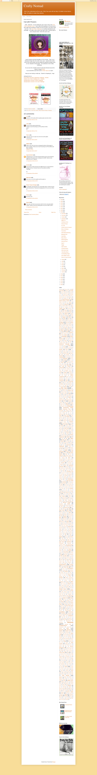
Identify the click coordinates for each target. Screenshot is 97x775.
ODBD (70, 529)
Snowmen (63, 613)
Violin (68, 679)
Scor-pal (70, 592)
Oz (64, 535)
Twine (72, 670)
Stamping (50, 110)
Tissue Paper (61, 662)
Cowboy (65, 372)
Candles (65, 340)
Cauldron (64, 348)
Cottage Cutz (61, 371)
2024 (62, 203)
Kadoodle (70, 474)
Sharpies (69, 599)
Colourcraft (61, 367)
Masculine (61, 503)
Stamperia (61, 622)
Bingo (72, 319)
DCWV (70, 385)
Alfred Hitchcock (66, 295)
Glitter (40, 110)
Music (68, 521)
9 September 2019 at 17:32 (31, 119)
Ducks (70, 401)
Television (70, 651)
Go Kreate (68, 441)
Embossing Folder (68, 407)
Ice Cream (70, 464)
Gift (67, 434)
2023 (62, 204)
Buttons (71, 336)
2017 (62, 275)
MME (61, 515)
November (64, 215)
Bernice (69, 319)
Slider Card (71, 608)
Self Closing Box (63, 596)
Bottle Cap (71, 328)
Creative (66, 377)
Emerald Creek (68, 410)
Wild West (61, 689)
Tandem (66, 642)
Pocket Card (69, 560)
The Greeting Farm (67, 656)
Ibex (65, 464)
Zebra (64, 698)
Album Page (67, 293)
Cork (61, 368)
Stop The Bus (64, 246)
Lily (71, 492)
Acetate (71, 290)
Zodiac (72, 698)
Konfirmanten (70, 479)
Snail (61, 609)
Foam (71, 423)
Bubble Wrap (61, 335)
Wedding (69, 685)
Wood (66, 694)
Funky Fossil (66, 428)
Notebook (64, 526)
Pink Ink (70, 555)
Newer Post (26, 212)
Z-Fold (60, 698)
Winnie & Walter (69, 691)
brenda (27, 164)
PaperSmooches (70, 544)
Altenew (60, 298)
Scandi (70, 591)
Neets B (28, 202)
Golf (61, 442)
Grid (64, 443)
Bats (68, 315)
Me (66, 506)
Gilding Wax (70, 435)
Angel (70, 303)
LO (72, 493)
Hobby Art (61, 455)
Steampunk (61, 629)
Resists (66, 578)
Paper (62, 538)
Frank (62, 425)
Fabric (66, 414)
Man (64, 501)
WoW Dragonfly (64, 239)
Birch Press (62, 321)
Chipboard (61, 357)
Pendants (64, 550)
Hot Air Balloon (67, 459)
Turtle (62, 670)
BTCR (70, 333)
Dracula (64, 397)
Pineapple (71, 554)
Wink (72, 690)
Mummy (71, 520)
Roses (60, 587)
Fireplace (65, 419)
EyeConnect (61, 414)
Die (72, 386)
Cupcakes (61, 380)
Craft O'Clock (64, 375)
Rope (71, 586)
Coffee (67, 365)
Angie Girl (67, 304)
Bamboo (71, 313)
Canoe (62, 341)
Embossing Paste (67, 409)
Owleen (70, 534)
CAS (69, 345)
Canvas (66, 341)
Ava (69, 309)
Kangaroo (60, 475)
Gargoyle (65, 430)
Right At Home (63, 582)
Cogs (72, 365)
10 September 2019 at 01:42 (32, 160)
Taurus (60, 646)
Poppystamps (62, 564)
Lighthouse (68, 492)
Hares (67, 447)
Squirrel (70, 618)
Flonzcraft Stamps (62, 421)
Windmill (65, 689)
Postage (71, 564)
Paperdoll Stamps (62, 544)
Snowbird (70, 609)
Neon (60, 524)
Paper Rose (69, 540)
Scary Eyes (63, 230)
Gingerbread (61, 437)
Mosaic (70, 517)
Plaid (72, 558)
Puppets (62, 572)
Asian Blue (63, 236)
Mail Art (69, 498)
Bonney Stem (69, 326)
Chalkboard (65, 352)
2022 (62, 206)
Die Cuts (33, 110)
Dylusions (61, 402)
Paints (60, 536)
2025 (62, 201)
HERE (43, 69)
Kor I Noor (63, 480)
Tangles (66, 643)
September (64, 218)
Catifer (60, 348)
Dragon (69, 397)
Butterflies (64, 336)
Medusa (70, 506)
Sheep (62, 601)
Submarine (65, 634)
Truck (69, 669)
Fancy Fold (66, 415)
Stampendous (68, 620)
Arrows (72, 304)
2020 (62, 210)
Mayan (72, 505)
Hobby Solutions (69, 455)
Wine (60, 690)
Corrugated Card (67, 370)
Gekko (72, 432)
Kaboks (65, 474)
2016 (62, 277)
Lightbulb (62, 492)
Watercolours (66, 683)
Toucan (65, 665)
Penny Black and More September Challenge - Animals (36, 77)
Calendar (61, 338)
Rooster (67, 586)
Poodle (65, 563)
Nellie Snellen (69, 522)
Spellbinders (70, 615)
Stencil (68, 629)
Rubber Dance (63, 589)
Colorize (69, 366)
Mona (60, 516)
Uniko (72, 674)
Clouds (67, 362)
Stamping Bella (68, 624)
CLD (63, 361)
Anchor (65, 303)
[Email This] (38, 108)
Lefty (63, 489)
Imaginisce (65, 465)
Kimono (70, 476)
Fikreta (27, 194)
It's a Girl (63, 225)
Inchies (67, 466)
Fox (68, 424)
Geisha (67, 432)
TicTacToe (68, 658)
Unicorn (62, 674)
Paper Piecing (63, 540)
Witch (62, 693)
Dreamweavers (62, 399)
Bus (59, 336)
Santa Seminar (64, 591)
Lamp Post (61, 485)
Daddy (66, 381)
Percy (62, 553)
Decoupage (61, 386)
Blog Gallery (29, 16)
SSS (60, 619)
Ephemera (65, 411)
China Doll (70, 355)
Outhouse (60, 534)
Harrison (71, 447)
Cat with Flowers (64, 248)
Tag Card (61, 642)
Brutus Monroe (64, 333)
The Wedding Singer (65, 253)
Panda (66, 536)
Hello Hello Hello (64, 250)
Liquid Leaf (65, 493)
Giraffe (68, 437)
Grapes (60, 443)
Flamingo (70, 420)
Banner (62, 314)
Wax (67, 684)
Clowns (65, 363)
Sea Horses (67, 595)
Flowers (37, 110)
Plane (62, 559)
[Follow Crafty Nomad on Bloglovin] (64, 194)
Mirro (66, 512)
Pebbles (60, 550)
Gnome (62, 441)
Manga (68, 501)
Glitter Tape (71, 439)
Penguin (69, 550)
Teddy (60, 651)
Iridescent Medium (62, 469)
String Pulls (67, 633)
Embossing (70, 406)
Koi (65, 479)
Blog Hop (71, 323)
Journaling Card (70, 471)
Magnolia (64, 498)
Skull (62, 608)
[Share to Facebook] (41, 108)
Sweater (60, 638)
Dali (61, 382)
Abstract (67, 290)
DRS (60, 401)
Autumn (65, 309)
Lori (27, 116)
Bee (68, 318)
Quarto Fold (69, 573)
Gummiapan (68, 444)
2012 (62, 284)
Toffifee (67, 662)
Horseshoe (61, 459)
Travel (61, 666)
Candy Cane (71, 340)
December (64, 213)
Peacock (64, 549)
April (63, 266)
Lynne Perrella (64, 497)
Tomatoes (71, 662)
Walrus (67, 681)
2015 (62, 279)
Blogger (53, 761)
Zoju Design (62, 699)
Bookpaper (66, 327)
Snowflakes (62, 611)
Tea (60, 648)
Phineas (65, 553)
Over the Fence (64, 241)
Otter (71, 532)
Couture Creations (68, 371)
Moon (60, 517)
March (63, 268)
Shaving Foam (62, 600)
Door (60, 397)
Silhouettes (62, 605)
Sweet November (66, 638)
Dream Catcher (68, 398)
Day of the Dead (63, 385)
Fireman (60, 419)
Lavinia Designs (69, 487)
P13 (67, 535)
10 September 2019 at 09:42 (32, 173)
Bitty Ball (67, 322)
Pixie (61, 558)
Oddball (60, 530)
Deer (66, 386)
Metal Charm (61, 510)
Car (70, 341)
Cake (71, 337)
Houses (62, 462)
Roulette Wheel (69, 587)
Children (66, 355)
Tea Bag (64, 648)
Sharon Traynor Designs (31, 184)
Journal (63, 471)
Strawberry (61, 633)
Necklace (63, 522)
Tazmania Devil (69, 647)
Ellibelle (28, 143)
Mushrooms (62, 521)
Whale (70, 686)
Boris (63, 328)
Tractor (69, 665)
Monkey (64, 516)
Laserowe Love (62, 487)
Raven (70, 576)
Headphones (67, 448)
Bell (65, 319)
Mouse (60, 520)
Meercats (60, 507)
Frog (61, 428)
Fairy (60, 415)
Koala (62, 479)
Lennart (70, 489)
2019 (62, 211)
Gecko (63, 432)
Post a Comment (28, 209)
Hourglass (64, 461)
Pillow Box (66, 554)
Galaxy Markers (65, 429)
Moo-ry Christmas (64, 229)
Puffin (61, 571)
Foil (60, 424)
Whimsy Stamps (62, 688)
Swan (71, 637)
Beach (69, 317)
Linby (27, 123)
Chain (71, 350)
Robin (68, 582)
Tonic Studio (69, 663)
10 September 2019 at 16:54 (32, 180)
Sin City (62, 606)
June (63, 263)
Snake (66, 609)
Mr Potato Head (66, 520)
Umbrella (65, 672)
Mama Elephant (68, 500)
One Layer (65, 531)
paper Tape (61, 541)
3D (59, 289)
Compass (67, 367)
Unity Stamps (65, 675)
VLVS (64, 680)
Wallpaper (63, 681)
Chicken (60, 355)
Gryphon (67, 443)
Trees (65, 666)
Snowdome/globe (68, 610)
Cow (60, 372)
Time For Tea (61, 661)
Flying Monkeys (65, 423)
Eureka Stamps (62, 412)
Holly (60, 456)
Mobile (65, 515)
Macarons (70, 497)
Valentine (60, 676)
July (62, 261)
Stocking (67, 632)
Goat (72, 441)
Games (60, 430)
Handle (60, 447)
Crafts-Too (68, 376)
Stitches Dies (61, 632)
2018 (62, 274)
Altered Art (66, 298)
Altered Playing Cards (67, 299)
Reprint (62, 578)
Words (66, 695)
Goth (71, 442)
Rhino (67, 581)
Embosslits (61, 410)
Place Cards (68, 558)
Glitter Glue (64, 439)
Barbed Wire (67, 314)
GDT (60, 432)
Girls (62, 438)
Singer (67, 606)
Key (71, 475)
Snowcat (60, 610)
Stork (71, 632)
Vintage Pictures (62, 679)
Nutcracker (61, 527)
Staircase (64, 619)
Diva (69, 392)
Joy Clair (70, 472)
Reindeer (61, 577)
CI (31, 110)
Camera (60, 340)
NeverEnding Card (65, 524)
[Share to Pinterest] (42, 108)
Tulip (72, 669)
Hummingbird (69, 462)
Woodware (71, 694)
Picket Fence (71, 553)
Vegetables (70, 676)
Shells (67, 601)
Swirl (67, 639)
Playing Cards (61, 560)
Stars (67, 628)
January (63, 271)
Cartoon (65, 345)
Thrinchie (67, 657)
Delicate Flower (64, 223)
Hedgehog (68, 451)
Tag (64, 641)
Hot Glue (66, 460)
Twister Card (63, 671)
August (63, 259)
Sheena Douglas (70, 600)
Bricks (71, 331)
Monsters (70, 516)
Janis (60, 470)
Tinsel (71, 661)
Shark (65, 599)
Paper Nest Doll (70, 539)
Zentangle (67, 698)
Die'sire (71, 389)
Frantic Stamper (69, 425)
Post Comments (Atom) (33, 214)
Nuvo (66, 527)
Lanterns (71, 485)
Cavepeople (69, 348)
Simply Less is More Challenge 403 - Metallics (34, 79)
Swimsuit (63, 639)
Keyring (65, 476)
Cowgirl (70, 372)
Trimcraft (67, 667)
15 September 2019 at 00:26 (32, 198)
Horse (69, 457)
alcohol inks (65, 294)
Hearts (65, 450)
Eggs (67, 403)
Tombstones (62, 663)
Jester (63, 470)
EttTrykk (70, 411)
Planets (65, 559)
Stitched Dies (68, 630)
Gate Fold (70, 430)
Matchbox (67, 505)
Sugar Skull (70, 634)
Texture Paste (62, 652)
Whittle (71, 688)
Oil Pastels (65, 530)
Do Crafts (64, 393)
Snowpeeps (70, 613)
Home (24, 16)
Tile (67, 660)
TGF (68, 652)
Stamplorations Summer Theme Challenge (33, 80)
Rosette (64, 587)
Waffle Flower (70, 680)
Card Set (69, 342)
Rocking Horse (61, 586)
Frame (72, 424)
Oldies (60, 531)
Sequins (69, 596)
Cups (67, 380)
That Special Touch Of (63, 653)
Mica (62, 511)
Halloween (61, 446)
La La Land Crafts (70, 483)
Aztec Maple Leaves (65, 255)
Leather (66, 488)
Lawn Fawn (61, 488)
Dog (69, 393)
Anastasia (60, 303)
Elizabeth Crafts (63, 406)
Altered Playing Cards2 (64, 300)
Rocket (62, 585)
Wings (68, 690)
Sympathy (71, 639)
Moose (65, 517)
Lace (61, 484)
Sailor (63, 590)
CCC (29, 110)
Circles (65, 359)
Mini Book (68, 511)
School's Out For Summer (66, 227)
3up (62, 289)
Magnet (60, 498)
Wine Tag (64, 690)
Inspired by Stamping (65, 467)
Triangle (72, 666)
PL (63, 558)
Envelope (60, 411)
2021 (62, 208)
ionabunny (68, 21)
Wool (62, 695)
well (59, 686)
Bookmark (60, 327)
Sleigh (66, 608)
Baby (70, 310)
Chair (60, 352)
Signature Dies (70, 604)
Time (71, 660)
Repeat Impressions (69, 577)
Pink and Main (64, 555)
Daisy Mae (71, 381)
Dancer (65, 382)
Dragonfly (61, 398)
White (67, 688)
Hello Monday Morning (65, 232)
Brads (67, 331)
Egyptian (71, 403)
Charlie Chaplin (66, 353)
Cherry (62, 354)
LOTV (70, 496)
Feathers (68, 416)
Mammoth (60, 501)
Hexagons (64, 452)
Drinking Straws (69, 399)
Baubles (64, 317)
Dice (69, 386)
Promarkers (70, 568)
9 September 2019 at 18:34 (31, 139)
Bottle (67, 328)
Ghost (64, 434)
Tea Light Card (70, 648)
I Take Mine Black (64, 252)
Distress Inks (70, 390)
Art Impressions (66, 307)
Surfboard (60, 637)
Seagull (72, 595)
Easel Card (66, 402)
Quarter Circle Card (62, 573)
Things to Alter (62, 657)
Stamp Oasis (69, 619)
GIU (66, 438)
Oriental (70, 531)
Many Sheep (63, 237)
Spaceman (61, 614)
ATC (60, 309)
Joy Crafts (61, 474)
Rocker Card (70, 583)
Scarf (66, 592)
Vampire (65, 676)
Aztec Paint (64, 310)
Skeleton (71, 606)
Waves (63, 684)
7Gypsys (65, 289)
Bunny (66, 335)
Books (71, 327)
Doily (60, 394)
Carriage (60, 345)
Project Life (64, 568)
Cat (27, 110)
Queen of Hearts (62, 575)
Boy (63, 331)
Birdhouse (71, 321)
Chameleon (70, 352)
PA (70, 535)
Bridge (60, 332)
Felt (72, 416)
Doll (63, 394)
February (63, 270)
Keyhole (60, 476)
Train (72, 665)
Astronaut (70, 308)
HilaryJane (28, 177)
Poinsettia (69, 562)
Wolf (66, 693)
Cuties (71, 380)
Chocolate (67, 357)
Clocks (62, 362)
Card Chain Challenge (36, 29)
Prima (60, 567)
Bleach (67, 323)
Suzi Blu (66, 637)
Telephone (65, 651)
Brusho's (71, 332)
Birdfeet (67, 321)
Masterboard (61, 505)
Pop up (70, 563)
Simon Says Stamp (69, 605)
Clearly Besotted (70, 361)
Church (72, 358)
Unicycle (67, 674)
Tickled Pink (62, 658)
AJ (59, 293)
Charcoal (60, 353)
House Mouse (70, 461)
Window (70, 689)
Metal (70, 508)
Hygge (62, 244)
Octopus (65, 529)
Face (71, 414)
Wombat (70, 693)
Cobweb (70, 363)
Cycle (60, 381)
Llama (69, 493)
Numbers (69, 526)
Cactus (67, 337)
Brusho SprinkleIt (65, 332)
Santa (72, 590)
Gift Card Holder (64, 435)
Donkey (72, 394)
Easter (72, 402)
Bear (65, 318)
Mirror (70, 512)
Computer (71, 367)
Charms (71, 353)
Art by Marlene (63, 305)
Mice (64, 511)
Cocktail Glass (61, 365)
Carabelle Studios (62, 342)
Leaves (71, 488)
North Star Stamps (64, 525)
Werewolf (64, 686)
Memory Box (66, 507)
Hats (61, 448)
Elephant (68, 404)
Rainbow (60, 576)
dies (60, 390)
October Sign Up (45, 70)
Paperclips (69, 543)
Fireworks (70, 419)
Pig (61, 554)
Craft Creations (70, 373)
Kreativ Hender (63, 483)
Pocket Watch (62, 562)
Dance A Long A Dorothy (66, 257)
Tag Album (70, 641)
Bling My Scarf (64, 234)
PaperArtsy (69, 541)
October (63, 217)
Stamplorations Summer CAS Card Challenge (34, 81)
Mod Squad (70, 515)
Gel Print (62, 433)
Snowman (71, 611)
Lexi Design (71, 491)
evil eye (69, 412)
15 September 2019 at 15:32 (32, 207)
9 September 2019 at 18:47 (31, 150)
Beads (60, 318)
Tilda (65, 660)
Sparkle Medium (62, 615)
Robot (72, 582)
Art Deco (69, 305)
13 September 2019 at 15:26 (32, 190)
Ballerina (60, 313)
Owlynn (60, 535)
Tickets (72, 657)
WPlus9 (71, 695)
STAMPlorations (63, 625)
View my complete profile (64, 27)
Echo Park (62, 403)
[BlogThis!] (39, 108)
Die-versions (66, 389)
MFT (72, 510)
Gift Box (71, 434)
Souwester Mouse (68, 704)
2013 (62, 282)
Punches (71, 571)
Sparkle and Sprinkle (68, 614)
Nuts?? (62, 243)
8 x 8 (69, 289)
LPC (60, 497)
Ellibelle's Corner (29, 149)
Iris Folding (69, 469)
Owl (65, 534)
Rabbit (69, 575)
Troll (65, 669)
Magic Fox (63, 220)
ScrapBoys (69, 594)
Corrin (60, 370)
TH (71, 652)
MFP (68, 510)
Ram (65, 576)
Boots (60, 328)
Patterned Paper (67, 548)
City (59, 361)
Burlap (71, 335)
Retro (60, 580)
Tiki (61, 660)
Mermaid (64, 508)
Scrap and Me (62, 594)
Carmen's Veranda (64, 344)
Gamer (71, 429)
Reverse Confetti (67, 580)
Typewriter (68, 671)
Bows (68, 330)
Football (64, 424)
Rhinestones (61, 581)
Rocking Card (69, 585)
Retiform (70, 578)
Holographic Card (66, 456)
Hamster (70, 446)
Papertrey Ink (62, 545)
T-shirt (61, 641)
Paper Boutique (69, 538)
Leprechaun (66, 491)
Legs (66, 489)
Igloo (60, 465)
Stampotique (61, 626)
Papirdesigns (68, 545)
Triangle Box (62, 667)
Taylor (66, 646)
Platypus (70, 559)
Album (63, 293)
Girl (72, 437)
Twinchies (67, 670)
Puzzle (66, 572)
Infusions (71, 466)
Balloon (66, 313)
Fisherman (65, 420)
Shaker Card (65, 597)
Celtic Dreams (65, 350)
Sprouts (60, 618)
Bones (64, 326)
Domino (67, 394)
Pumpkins (66, 571)
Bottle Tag (63, 330)
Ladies (66, 484)
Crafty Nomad (33, 5)
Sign (65, 604)
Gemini (67, 433)
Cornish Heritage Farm (68, 368)
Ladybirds (70, 484)
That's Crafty (70, 653)
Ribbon (71, 581)
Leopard (60, 491)
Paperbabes (61, 543)
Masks (68, 503)
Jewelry (67, 470)
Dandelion (70, 382)
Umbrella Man (70, 672)
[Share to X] (40, 108)
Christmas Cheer (64, 222)
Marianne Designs (44, 110)
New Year (71, 524)
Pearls (69, 549)
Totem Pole (61, 665)
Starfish (60, 628)
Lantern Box (67, 485)
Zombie (66, 699)
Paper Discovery (62, 539)
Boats (60, 326)
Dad (63, 381)
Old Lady (70, 530)
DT (64, 401)
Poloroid (60, 563)
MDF (62, 506)
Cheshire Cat (68, 354)
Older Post (53, 212)
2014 (62, 281)
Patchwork (61, 548)
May (62, 264)
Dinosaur (64, 390)
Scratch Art (61, 595)
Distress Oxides (64, 392)
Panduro (71, 536)
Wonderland (61, 694)
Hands (64, 447)
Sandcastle (67, 590)
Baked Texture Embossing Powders (65, 312)
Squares (65, 618)
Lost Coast (62, 496)
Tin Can (67, 661)
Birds (62, 322)
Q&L (70, 572)
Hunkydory (61, 464)
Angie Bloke (61, 304)
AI (67, 291)
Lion (60, 493)
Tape (71, 643)
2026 (62, 199)
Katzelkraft (66, 475)
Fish (60, 420)
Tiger (72, 658)
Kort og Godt (70, 480)
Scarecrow (61, 592)
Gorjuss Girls (65, 442)
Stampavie (61, 620)
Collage (63, 366)
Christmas (64, 358)
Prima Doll (66, 567)
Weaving (64, 685)
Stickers (60, 630)
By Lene (62, 337)
